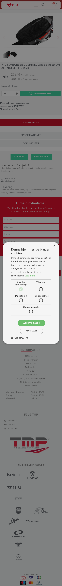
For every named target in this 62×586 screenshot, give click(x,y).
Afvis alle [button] (31, 330)
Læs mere (30, 275)
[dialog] (31, 293)
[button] (19, 338)
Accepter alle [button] (31, 323)
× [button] (54, 246)
